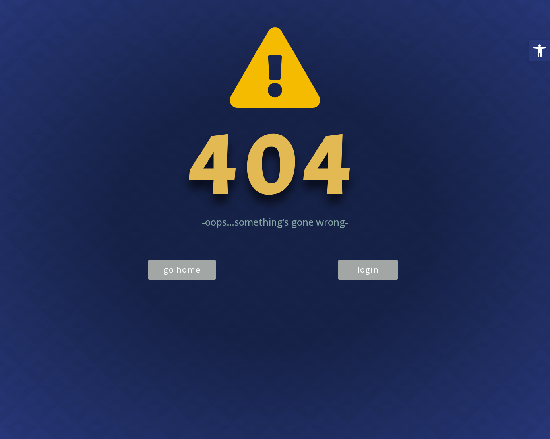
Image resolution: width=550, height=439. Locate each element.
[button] (539, 50)
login (368, 269)
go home (182, 269)
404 (275, 164)
